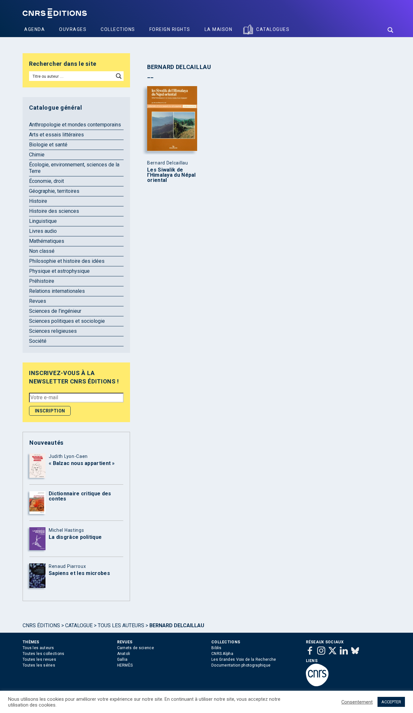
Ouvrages (72, 29)
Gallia (122, 659)
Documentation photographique (240, 665)
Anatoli (123, 653)
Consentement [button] (357, 702)
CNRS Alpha (222, 653)
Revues (37, 301)
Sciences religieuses (53, 331)
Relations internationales (57, 291)
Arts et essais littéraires (56, 135)
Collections (118, 29)
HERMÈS (125, 665)
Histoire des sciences (54, 211)
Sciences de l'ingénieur (55, 311)
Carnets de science (135, 648)
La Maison (219, 29)
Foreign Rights (169, 29)
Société (37, 341)
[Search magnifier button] (390, 30)
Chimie (37, 155)
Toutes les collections (44, 653)
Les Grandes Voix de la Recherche (243, 659)
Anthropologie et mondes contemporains (75, 125)
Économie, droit (46, 181)
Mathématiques (46, 241)
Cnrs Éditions (41, 625)
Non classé (42, 251)
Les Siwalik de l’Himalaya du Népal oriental (171, 175)
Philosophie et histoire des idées (67, 261)
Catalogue (79, 625)
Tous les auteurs (121, 625)
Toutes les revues (39, 659)
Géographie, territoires (54, 191)
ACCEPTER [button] (391, 701)
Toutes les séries (39, 665)
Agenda (34, 29)
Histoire (38, 201)
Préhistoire (41, 281)
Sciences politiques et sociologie (67, 321)
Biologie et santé (48, 145)
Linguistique (43, 221)
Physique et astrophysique (59, 271)
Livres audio (43, 231)
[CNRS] (317, 685)
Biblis (216, 648)
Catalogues (272, 29)
